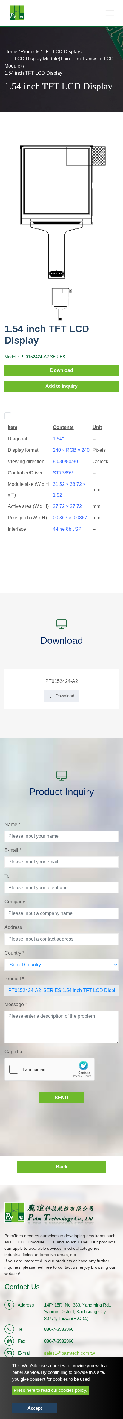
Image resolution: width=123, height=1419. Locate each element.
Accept (34, 1408)
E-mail (12, 850)
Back (61, 1166)
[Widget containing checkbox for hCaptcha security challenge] (49, 1069)
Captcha (13, 1051)
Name (12, 824)
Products (30, 51)
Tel (7, 875)
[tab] (7, 415)
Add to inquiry (61, 386)
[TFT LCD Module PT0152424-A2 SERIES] (61, 211)
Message (15, 1004)
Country (14, 953)
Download (61, 370)
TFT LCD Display (61, 51)
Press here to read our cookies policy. (50, 1390)
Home (10, 51)
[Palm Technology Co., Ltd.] (17, 12)
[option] (61, 211)
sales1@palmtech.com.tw (69, 1353)
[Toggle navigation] (110, 13)
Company (14, 901)
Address (13, 927)
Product (14, 978)
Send (61, 1097)
